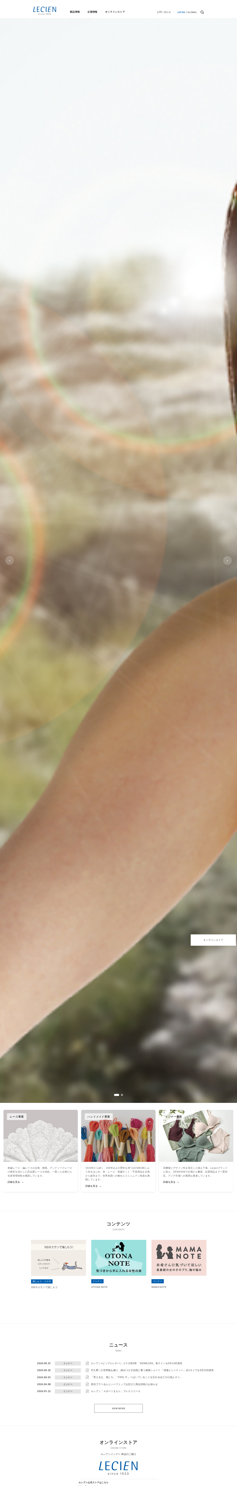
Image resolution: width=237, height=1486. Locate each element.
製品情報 (75, 11)
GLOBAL (192, 12)
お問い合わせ (164, 12)
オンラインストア (115, 11)
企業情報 (92, 11)
